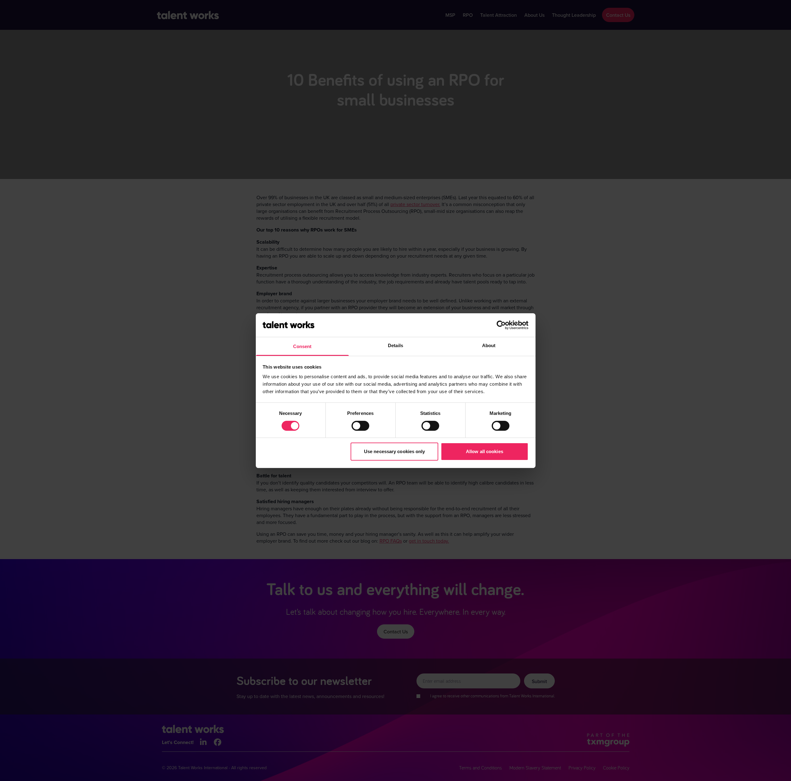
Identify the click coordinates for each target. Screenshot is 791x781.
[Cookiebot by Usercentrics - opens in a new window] (501, 325)
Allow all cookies (484, 451)
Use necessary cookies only (394, 451)
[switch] (360, 426)
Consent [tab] (302, 346)
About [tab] (489, 345)
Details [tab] (395, 345)
